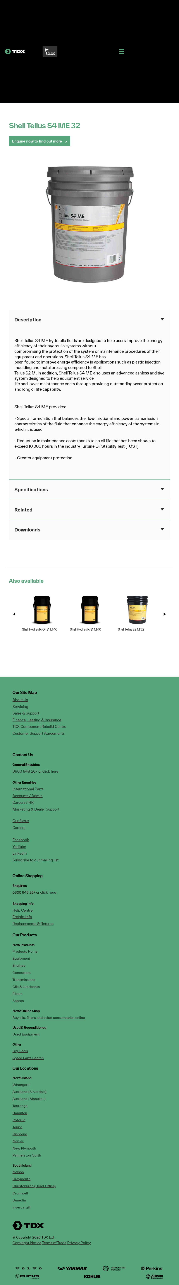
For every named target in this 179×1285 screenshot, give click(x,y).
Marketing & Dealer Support (35, 809)
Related (23, 509)
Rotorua (18, 1120)
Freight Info (22, 917)
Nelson (18, 1172)
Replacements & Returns (32, 923)
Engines (18, 965)
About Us (20, 700)
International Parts (27, 789)
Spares (18, 1001)
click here (50, 771)
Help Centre (22, 910)
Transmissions (23, 980)
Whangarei (21, 1085)
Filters (17, 994)
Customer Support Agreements (38, 733)
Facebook (20, 840)
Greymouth (21, 1179)
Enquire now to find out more (37, 141)
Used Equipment (26, 1034)
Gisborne (19, 1134)
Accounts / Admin (27, 796)
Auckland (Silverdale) (29, 1092)
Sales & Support (25, 713)
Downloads (27, 529)
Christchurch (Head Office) (34, 1186)
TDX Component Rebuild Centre (39, 726)
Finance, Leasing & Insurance (36, 720)
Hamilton (19, 1113)
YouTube (19, 847)
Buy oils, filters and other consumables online (48, 1017)
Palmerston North (26, 1155)
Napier (18, 1141)
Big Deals (20, 1051)
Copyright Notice (26, 1243)
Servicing (20, 706)
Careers (18, 827)
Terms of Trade (54, 1243)
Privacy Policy (79, 1243)
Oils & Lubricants (26, 987)
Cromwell (20, 1193)
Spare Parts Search (28, 1058)
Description (27, 319)
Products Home (25, 951)
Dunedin (19, 1200)
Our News (20, 821)
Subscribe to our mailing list (35, 860)
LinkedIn (19, 853)
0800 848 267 (25, 771)
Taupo (17, 1127)
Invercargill (21, 1207)
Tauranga (20, 1106)
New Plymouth (24, 1148)
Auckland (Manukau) (29, 1099)
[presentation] (14, 614)
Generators (21, 973)
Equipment (21, 958)
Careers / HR (23, 802)
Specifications (31, 489)
